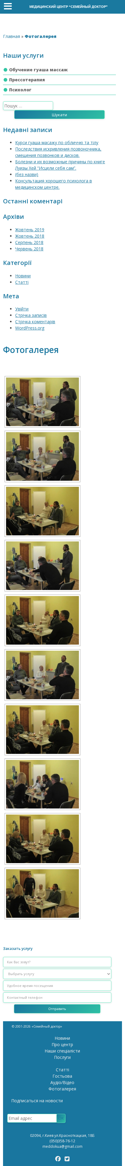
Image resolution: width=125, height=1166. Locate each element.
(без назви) (26, 174)
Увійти (22, 309)
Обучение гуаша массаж (38, 70)
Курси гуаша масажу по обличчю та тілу (56, 142)
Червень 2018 (29, 249)
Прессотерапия (27, 80)
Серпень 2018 (29, 242)
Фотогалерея (62, 1089)
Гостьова (62, 1076)
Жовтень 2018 (29, 236)
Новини (23, 276)
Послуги (62, 1057)
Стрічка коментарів (35, 321)
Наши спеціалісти (62, 1051)
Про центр (62, 1044)
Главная (11, 36)
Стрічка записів (31, 315)
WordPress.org (29, 328)
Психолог (20, 90)
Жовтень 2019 (29, 229)
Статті (22, 282)
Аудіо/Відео (62, 1082)
